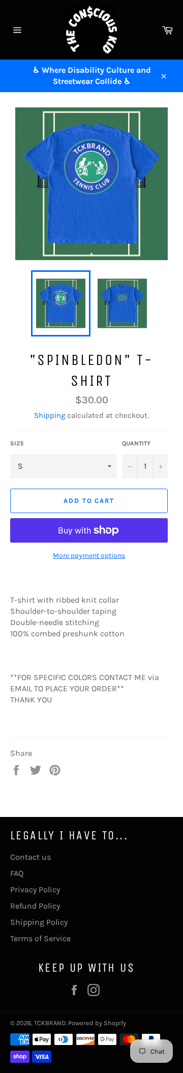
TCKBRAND (50, 1023)
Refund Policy (35, 906)
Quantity (136, 443)
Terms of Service (40, 938)
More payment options (89, 555)
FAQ (16, 873)
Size (17, 443)
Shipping (49, 415)
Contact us (30, 857)
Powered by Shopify (97, 1023)
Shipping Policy (39, 922)
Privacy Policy (35, 889)
